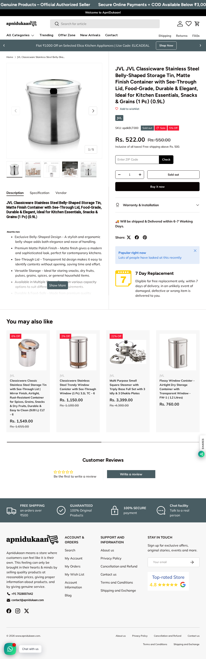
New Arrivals (90, 35)
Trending (46, 35)
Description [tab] (15, 193)
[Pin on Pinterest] (145, 237)
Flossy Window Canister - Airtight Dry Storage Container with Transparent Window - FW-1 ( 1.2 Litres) (177, 389)
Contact (111, 35)
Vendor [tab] (61, 193)
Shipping (165, 35)
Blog (68, 595)
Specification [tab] (39, 193)
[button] (197, 23)
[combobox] (105, 23)
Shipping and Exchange (118, 590)
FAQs (196, 35)
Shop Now (166, 45)
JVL (119, 118)
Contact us (108, 574)
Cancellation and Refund (119, 566)
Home (9, 57)
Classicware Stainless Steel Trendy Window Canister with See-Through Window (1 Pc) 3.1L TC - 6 (78, 387)
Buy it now (157, 186)
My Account (73, 558)
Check (166, 159)
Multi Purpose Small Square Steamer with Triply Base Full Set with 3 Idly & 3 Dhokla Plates (127, 387)
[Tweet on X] (129, 237)
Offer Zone (66, 35)
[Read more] (188, 23)
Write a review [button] (131, 474)
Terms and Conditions (117, 582)
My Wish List (74, 574)
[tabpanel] (54, 264)
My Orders (72, 566)
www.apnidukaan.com (27, 635)
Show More (57, 285)
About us (107, 550)
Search (70, 550)
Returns (181, 35)
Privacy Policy (111, 558)
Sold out (173, 174)
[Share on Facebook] (137, 237)
